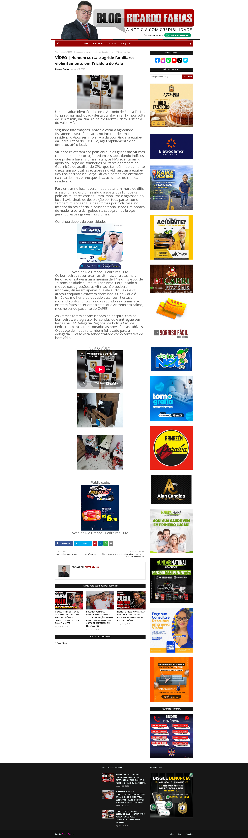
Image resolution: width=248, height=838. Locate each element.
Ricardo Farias (62, 69)
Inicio (172, 834)
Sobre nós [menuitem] (98, 43)
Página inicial (60, 52)
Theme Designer (68, 834)
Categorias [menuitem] (125, 43)
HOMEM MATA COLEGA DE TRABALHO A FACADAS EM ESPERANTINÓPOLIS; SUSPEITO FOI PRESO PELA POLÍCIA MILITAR (67, 617)
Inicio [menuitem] (86, 43)
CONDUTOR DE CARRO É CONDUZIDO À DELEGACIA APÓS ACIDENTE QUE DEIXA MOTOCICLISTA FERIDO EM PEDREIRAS (130, 817)
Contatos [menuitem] (111, 43)
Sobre (180, 834)
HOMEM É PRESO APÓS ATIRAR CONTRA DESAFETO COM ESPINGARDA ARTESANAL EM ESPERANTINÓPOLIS (131, 616)
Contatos (189, 834)
